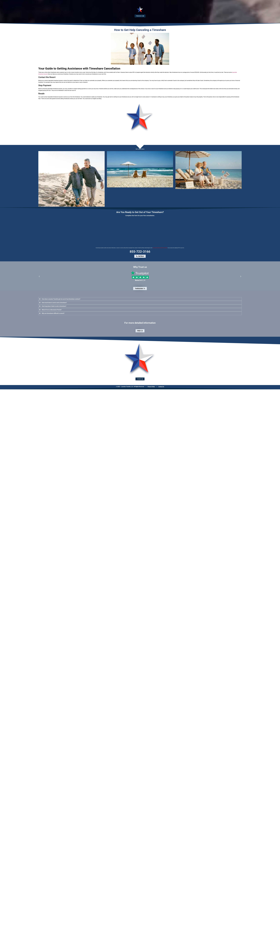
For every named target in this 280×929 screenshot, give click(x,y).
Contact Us (161, 386)
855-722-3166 (140, 251)
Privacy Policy (151, 386)
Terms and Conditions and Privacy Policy (160, 247)
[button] (39, 276)
